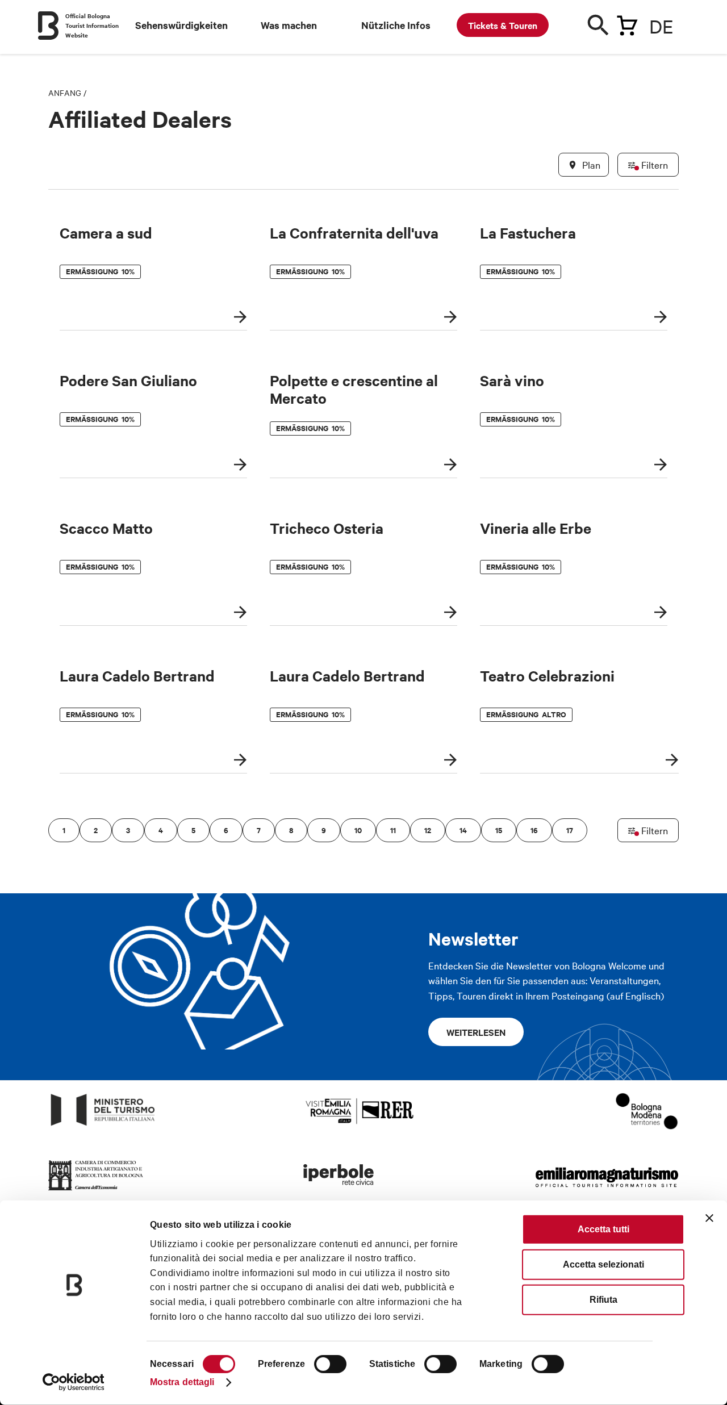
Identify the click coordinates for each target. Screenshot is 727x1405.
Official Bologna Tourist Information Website (92, 25)
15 (498, 830)
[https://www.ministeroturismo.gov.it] (103, 1125)
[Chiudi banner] (709, 1218)
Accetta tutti (603, 1229)
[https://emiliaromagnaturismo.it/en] (606, 1190)
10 (358, 830)
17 (569, 830)
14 (463, 830)
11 (393, 830)
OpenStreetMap (589, 922)
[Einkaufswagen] (627, 23)
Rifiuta (603, 1299)
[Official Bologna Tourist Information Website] (48, 25)
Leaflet (546, 922)
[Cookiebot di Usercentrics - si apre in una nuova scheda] (73, 1382)
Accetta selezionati (603, 1264)
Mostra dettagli (182, 1382)
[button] (63, 556)
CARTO (665, 922)
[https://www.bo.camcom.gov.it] (96, 1190)
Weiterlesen (475, 1032)
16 (534, 830)
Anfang (64, 92)
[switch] (330, 1364)
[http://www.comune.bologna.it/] (339, 1190)
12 (427, 830)
